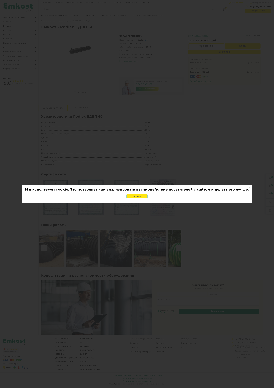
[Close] (249, 187)
